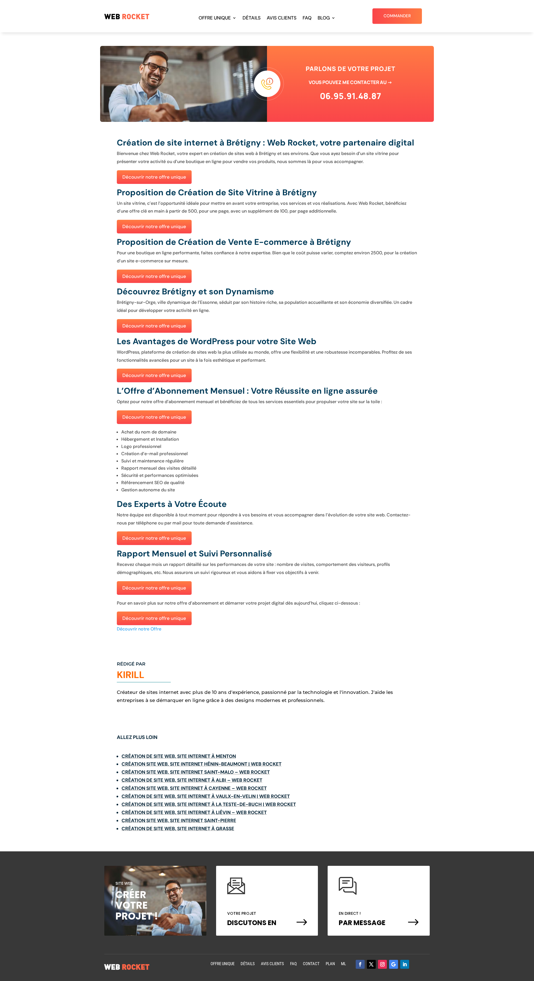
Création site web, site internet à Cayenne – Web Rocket (194, 788)
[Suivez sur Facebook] (360, 964)
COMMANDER (397, 16)
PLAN (330, 964)
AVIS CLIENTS (281, 18)
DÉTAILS (252, 18)
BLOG (324, 18)
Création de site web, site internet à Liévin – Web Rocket (194, 812)
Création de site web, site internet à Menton (179, 756)
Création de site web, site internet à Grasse (178, 828)
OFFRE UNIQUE (215, 18)
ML (343, 964)
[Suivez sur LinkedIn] (404, 964)
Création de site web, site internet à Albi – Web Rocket (192, 780)
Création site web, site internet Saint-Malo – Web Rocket (196, 772)
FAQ (307, 18)
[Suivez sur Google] (393, 964)
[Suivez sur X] (371, 964)
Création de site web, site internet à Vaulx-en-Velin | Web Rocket (206, 796)
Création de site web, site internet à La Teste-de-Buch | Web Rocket (209, 804)
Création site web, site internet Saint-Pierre (179, 820)
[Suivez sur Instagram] (382, 964)
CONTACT (311, 964)
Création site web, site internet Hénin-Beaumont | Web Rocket (201, 764)
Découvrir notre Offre (139, 629)
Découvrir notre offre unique (154, 177)
